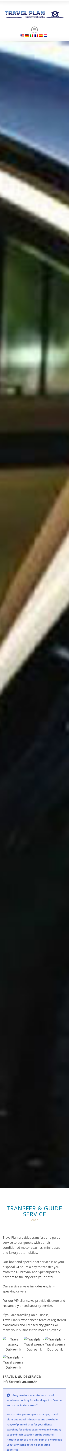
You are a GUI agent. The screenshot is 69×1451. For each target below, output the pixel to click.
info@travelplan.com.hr (20, 1382)
